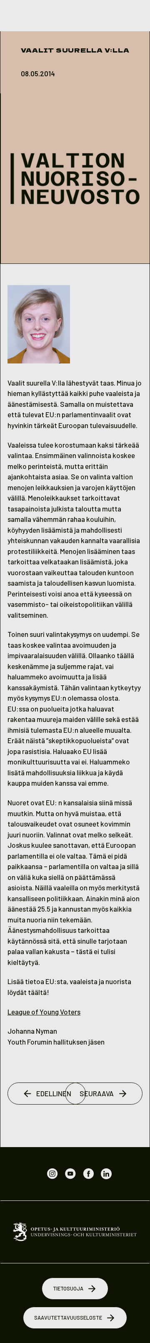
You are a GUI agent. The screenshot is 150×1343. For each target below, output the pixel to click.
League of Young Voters (44, 1011)
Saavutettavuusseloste (68, 1317)
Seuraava (97, 1093)
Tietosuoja (68, 1288)
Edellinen (53, 1093)
